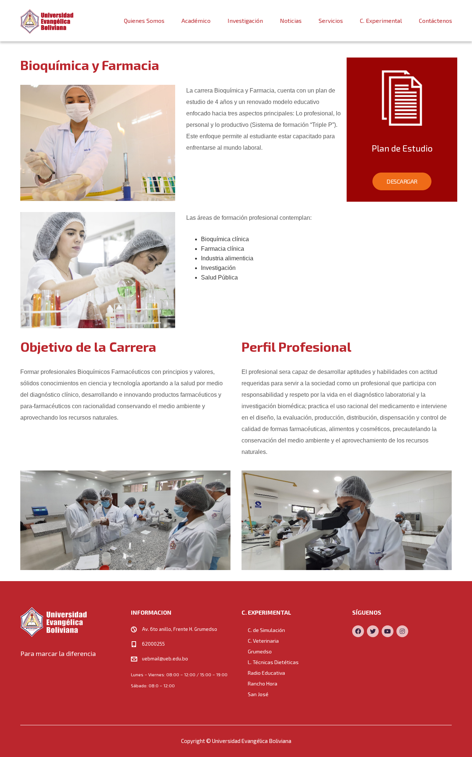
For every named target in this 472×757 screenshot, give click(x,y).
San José (258, 694)
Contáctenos (435, 20)
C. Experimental (381, 20)
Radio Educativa (266, 673)
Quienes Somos (144, 20)
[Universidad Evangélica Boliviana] (47, 20)
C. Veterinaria (263, 641)
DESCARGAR (401, 181)
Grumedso (260, 651)
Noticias (291, 20)
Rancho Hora (262, 683)
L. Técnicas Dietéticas (273, 662)
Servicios (331, 20)
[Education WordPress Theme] (70, 622)
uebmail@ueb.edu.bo (165, 658)
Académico (196, 20)
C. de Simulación (266, 630)
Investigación (245, 20)
